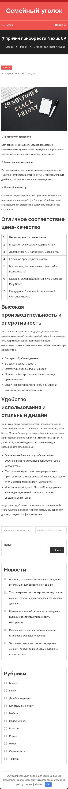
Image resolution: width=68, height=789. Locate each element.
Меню (9, 25)
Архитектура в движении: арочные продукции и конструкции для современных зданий (36, 581)
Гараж (12, 690)
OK (48, 784)
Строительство (17, 751)
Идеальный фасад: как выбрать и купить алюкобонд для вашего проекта (32, 632)
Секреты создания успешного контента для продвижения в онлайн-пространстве (19, 530)
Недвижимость (17, 721)
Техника (13, 758)
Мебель (13, 713)
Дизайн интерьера (19, 698)
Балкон (13, 683)
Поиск (59, 25)
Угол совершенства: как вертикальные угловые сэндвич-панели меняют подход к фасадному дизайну (36, 598)
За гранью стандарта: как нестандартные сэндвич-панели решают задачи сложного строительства (33, 648)
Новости (14, 728)
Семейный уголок (34, 11)
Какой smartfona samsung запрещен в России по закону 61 (52, 530)
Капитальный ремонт (21, 705)
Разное (6, 67)
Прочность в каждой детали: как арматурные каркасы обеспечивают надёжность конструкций (34, 616)
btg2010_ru (28, 73)
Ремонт (13, 743)
